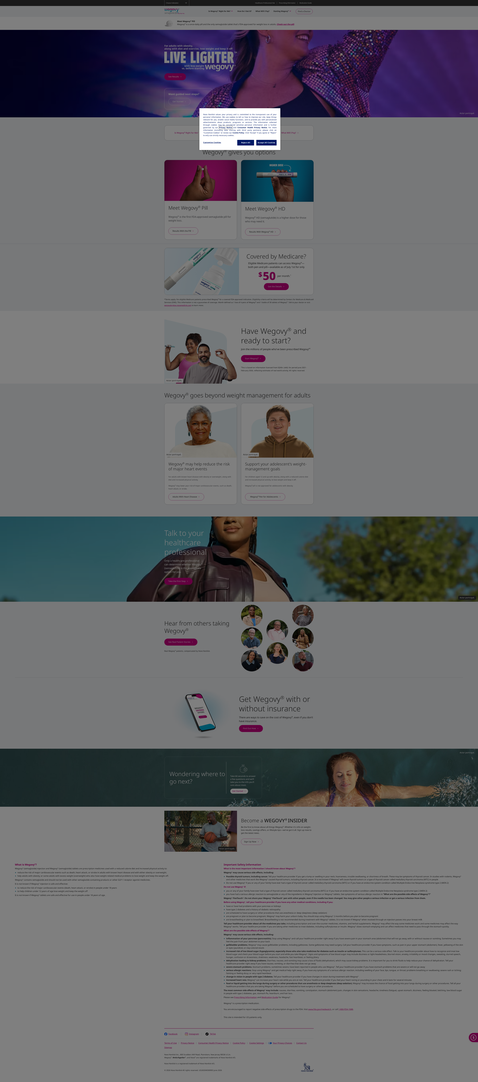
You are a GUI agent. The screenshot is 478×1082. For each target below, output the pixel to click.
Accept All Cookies (266, 142)
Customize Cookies (212, 142)
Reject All (245, 142)
